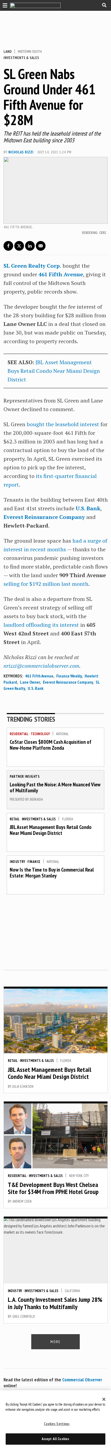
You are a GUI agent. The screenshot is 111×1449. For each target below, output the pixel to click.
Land (8, 51)
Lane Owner (30, 682)
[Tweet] (19, 246)
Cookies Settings (57, 1424)
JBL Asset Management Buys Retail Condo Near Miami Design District (54, 371)
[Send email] (41, 246)
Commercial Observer (82, 1379)
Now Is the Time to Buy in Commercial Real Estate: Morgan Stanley (52, 872)
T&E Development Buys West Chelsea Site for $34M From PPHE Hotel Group (53, 1188)
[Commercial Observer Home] (35, 5)
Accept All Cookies (55, 1439)
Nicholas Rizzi (20, 152)
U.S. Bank (88, 508)
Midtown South (30, 51)
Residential (19, 734)
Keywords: (13, 676)
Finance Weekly (69, 676)
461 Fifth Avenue (39, 676)
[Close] (104, 1399)
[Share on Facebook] (8, 246)
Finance (33, 861)
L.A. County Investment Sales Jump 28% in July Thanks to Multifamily (55, 1303)
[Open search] (104, 5)
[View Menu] (3, 5)
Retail (14, 819)
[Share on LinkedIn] (30, 246)
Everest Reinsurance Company (44, 517)
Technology (40, 734)
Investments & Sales (21, 57)
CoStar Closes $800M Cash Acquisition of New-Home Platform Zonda (50, 744)
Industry (17, 861)
